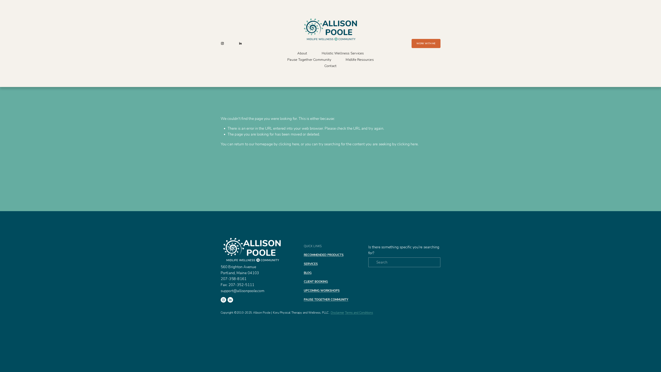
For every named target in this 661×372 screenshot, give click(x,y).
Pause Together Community (309, 59)
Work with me (426, 43)
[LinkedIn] (240, 43)
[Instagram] (222, 43)
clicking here (289, 144)
